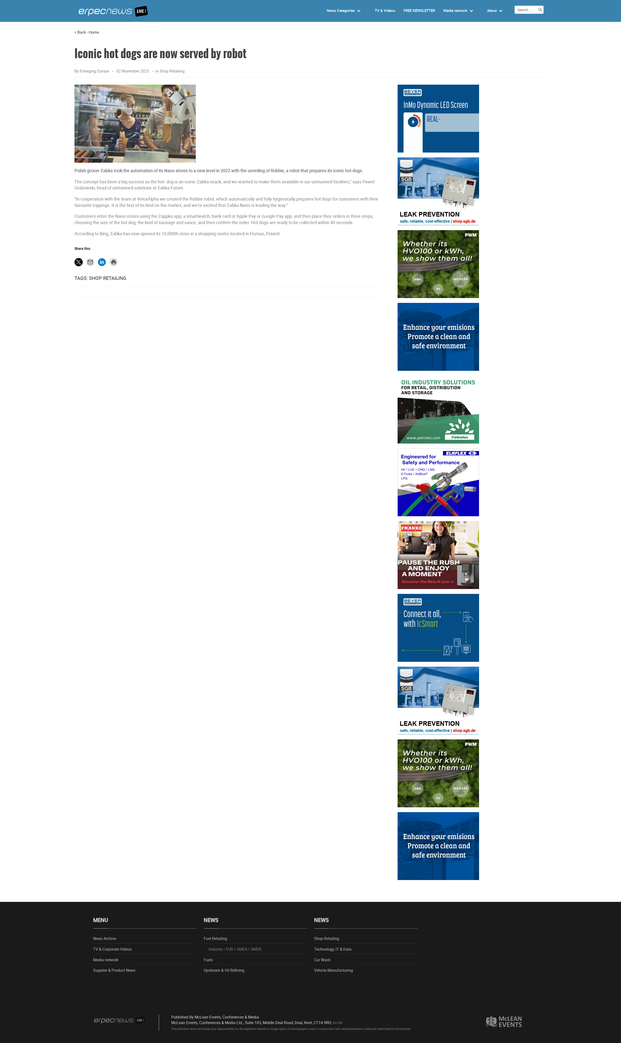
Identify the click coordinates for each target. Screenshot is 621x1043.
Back (80, 32)
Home (94, 32)
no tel (337, 1022)
